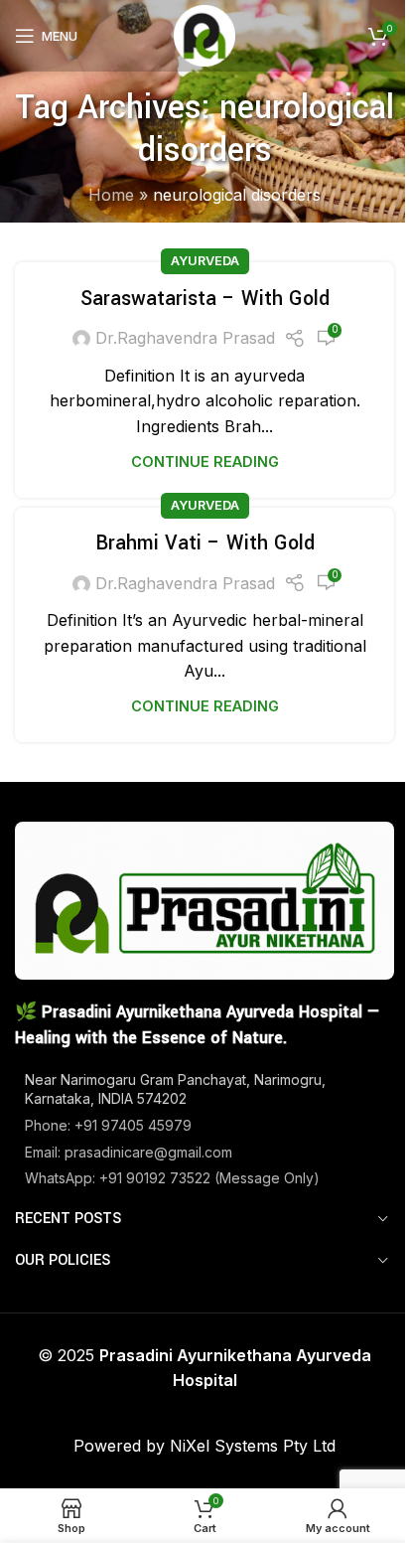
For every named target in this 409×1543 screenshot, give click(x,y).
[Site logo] (204, 34)
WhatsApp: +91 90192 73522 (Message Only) (172, 1177)
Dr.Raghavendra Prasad (185, 338)
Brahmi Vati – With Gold (205, 543)
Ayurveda (205, 260)
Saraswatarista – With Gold (205, 298)
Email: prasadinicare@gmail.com (128, 1152)
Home (111, 195)
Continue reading (205, 461)
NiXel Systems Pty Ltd (253, 1446)
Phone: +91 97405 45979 (108, 1125)
